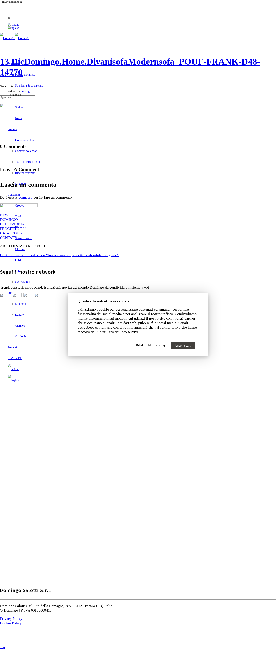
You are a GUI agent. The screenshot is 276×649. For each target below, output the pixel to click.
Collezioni (14, 194)
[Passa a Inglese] (13, 28)
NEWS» (6, 215)
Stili (10, 292)
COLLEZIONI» (12, 224)
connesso (25, 197)
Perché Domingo (25, 74)
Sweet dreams (23, 238)
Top (2, 647)
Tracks (19, 216)
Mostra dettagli (157, 345)
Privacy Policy (11, 618)
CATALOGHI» (11, 233)
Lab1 (18, 260)
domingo (26, 91)
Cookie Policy (11, 623)
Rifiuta (140, 345)
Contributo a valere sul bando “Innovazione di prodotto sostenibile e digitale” (59, 255)
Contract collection (26, 151)
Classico (20, 249)
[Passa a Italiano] (13, 24)
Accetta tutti (183, 345)
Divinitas (20, 227)
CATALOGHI (23, 281)
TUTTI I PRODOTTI (28, 161)
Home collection (25, 140)
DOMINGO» (10, 219)
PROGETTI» (10, 228)
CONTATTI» (10, 238)
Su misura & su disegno (29, 85)
